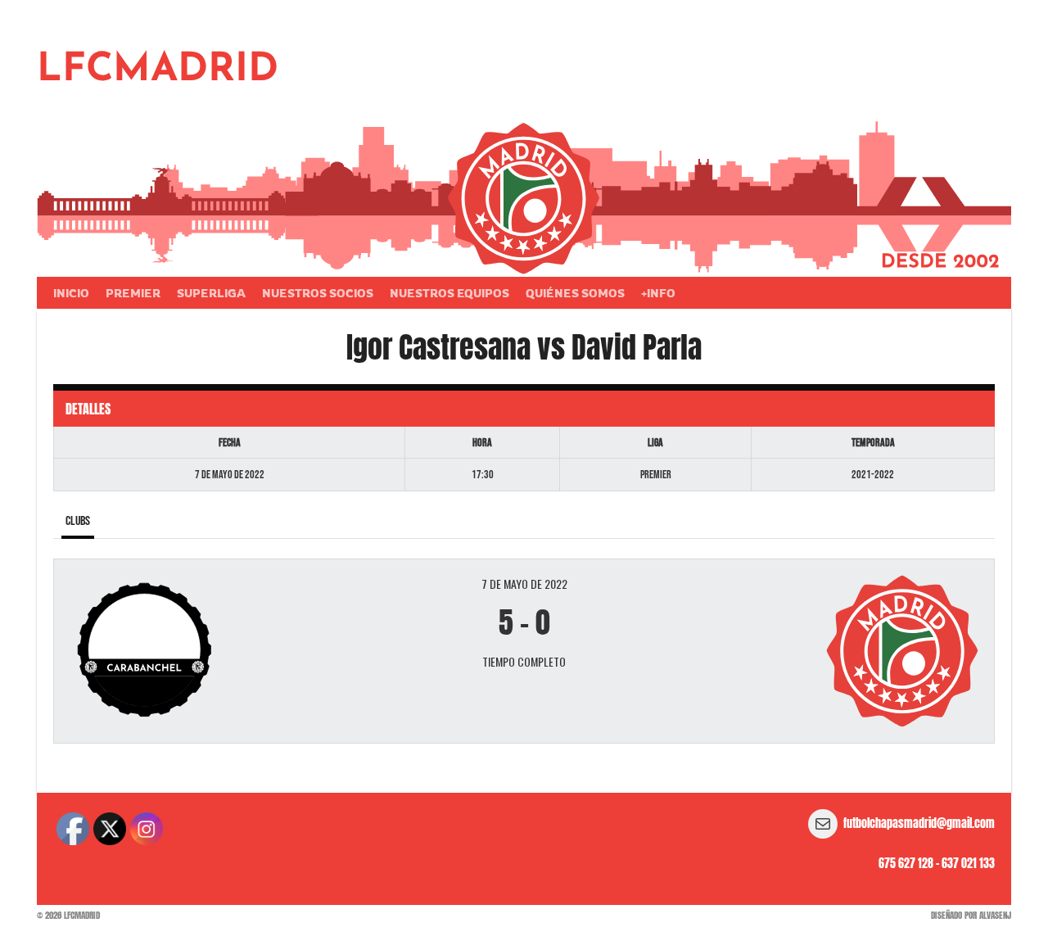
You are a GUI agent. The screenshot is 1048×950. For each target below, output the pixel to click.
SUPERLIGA (211, 293)
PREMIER (133, 293)
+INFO (658, 293)
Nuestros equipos (449, 293)
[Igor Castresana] (222, 651)
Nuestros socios (317, 293)
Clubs (78, 521)
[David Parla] (825, 651)
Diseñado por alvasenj (971, 915)
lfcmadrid (157, 70)
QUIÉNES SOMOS (575, 293)
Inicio (71, 293)
